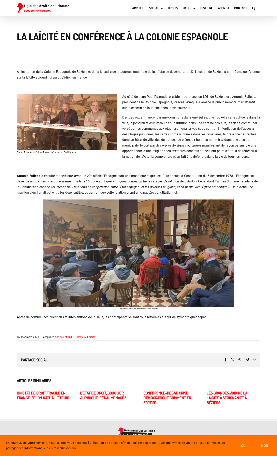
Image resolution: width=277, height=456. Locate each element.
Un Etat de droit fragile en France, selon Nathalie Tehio (43, 395)
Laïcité (91, 336)
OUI (244, 446)
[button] (253, 8)
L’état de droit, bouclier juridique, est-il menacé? (103, 395)
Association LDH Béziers (71, 336)
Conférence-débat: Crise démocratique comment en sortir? (167, 397)
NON (264, 446)
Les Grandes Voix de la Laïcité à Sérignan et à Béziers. (227, 397)
